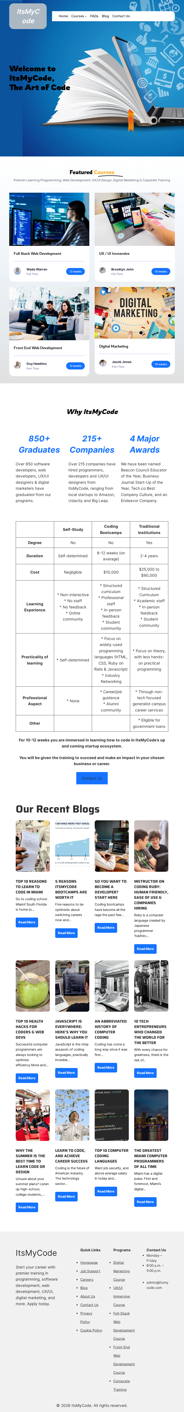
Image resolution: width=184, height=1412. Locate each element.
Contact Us (92, 778)
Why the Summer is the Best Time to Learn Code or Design (30, 1161)
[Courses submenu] (86, 16)
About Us (87, 1296)
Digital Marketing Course (121, 1271)
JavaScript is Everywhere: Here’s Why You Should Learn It (71, 1029)
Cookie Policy (91, 1330)
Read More (26, 922)
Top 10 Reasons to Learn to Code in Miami (31, 887)
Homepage (89, 1262)
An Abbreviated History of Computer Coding (111, 1029)
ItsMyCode (36, 1253)
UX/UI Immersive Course (121, 1296)
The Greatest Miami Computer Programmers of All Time (150, 1158)
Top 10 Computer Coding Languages (112, 1156)
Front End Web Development (38, 347)
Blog (84, 1288)
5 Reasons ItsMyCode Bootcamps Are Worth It (71, 889)
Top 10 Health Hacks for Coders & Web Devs (30, 1029)
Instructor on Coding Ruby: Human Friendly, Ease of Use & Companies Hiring (151, 895)
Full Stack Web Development (37, 253)
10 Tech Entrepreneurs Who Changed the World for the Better (150, 1032)
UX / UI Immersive (114, 253)
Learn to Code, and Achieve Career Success (71, 1156)
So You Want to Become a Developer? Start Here (111, 889)
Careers (86, 1279)
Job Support (90, 1271)
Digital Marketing (113, 346)
